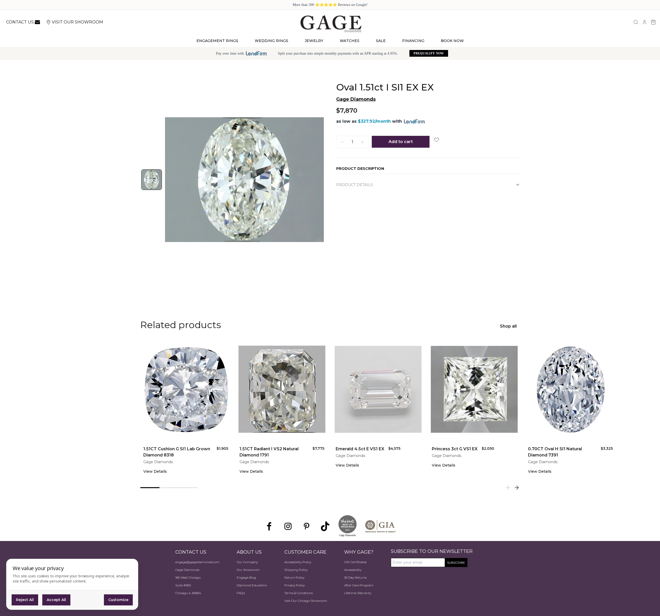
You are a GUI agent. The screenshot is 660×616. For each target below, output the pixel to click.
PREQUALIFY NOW (429, 53)
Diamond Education (252, 585)
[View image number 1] (151, 179)
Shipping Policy (296, 570)
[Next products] (517, 488)
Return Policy (294, 577)
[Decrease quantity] (342, 142)
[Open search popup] (636, 22)
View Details (155, 471)
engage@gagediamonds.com (197, 562)
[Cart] (653, 22)
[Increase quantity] (362, 142)
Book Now (452, 40)
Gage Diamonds (356, 99)
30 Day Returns (355, 577)
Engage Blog (246, 577)
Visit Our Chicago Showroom (305, 601)
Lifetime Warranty (357, 593)
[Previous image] (174, 179)
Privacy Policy (294, 585)
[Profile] (644, 22)
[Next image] (314, 179)
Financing (413, 40)
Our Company (247, 562)
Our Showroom (248, 570)
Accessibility (352, 570)
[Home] (330, 23)
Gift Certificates (355, 562)
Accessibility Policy (297, 562)
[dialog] (72, 584)
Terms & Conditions (298, 593)
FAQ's (241, 593)
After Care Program (359, 585)
